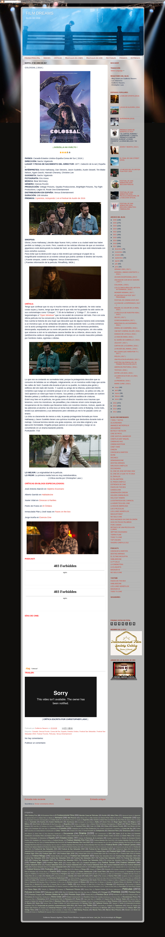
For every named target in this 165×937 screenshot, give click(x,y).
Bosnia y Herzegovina (108, 824)
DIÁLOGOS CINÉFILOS (119, 466)
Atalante (112, 820)
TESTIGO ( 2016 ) (120, 370)
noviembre (119, 252)
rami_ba (97, 917)
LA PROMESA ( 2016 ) (122, 381)
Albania (50, 817)
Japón (95, 876)
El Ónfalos (47, 506)
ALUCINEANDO (116, 423)
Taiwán (121, 903)
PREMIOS (123, 58)
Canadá (35, 731)
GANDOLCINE (116, 490)
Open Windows (47, 315)
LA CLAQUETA (116, 567)
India (72, 874)
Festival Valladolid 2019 (115, 865)
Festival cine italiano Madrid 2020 (54, 847)
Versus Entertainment (64, 734)
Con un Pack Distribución (88, 828)
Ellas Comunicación (73, 836)
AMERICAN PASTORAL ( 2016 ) (125, 367)
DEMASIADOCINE (117, 460)
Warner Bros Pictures (113, 910)
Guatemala (130, 871)
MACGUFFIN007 (117, 514)
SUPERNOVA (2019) (127, 118)
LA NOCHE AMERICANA (119, 506)
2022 (115, 232)
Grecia (112, 871)
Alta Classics (94, 818)
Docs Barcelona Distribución (53, 833)
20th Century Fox (31, 815)
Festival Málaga (38, 856)
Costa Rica (31, 830)
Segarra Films (108, 899)
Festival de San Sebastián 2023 (100, 849)
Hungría (64, 874)
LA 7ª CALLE (115, 562)
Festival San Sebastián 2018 (109, 858)
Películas (52, 734)
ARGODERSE (115, 428)
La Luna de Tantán (87, 878)
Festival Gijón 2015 (132, 851)
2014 (115, 409)
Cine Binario (131, 826)
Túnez (128, 905)
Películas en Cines (32, 892)
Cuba (79, 830)
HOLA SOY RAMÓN (118, 498)
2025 (115, 223)
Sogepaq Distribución (99, 901)
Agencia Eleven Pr (32, 817)
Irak (36, 876)
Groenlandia (120, 871)
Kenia (131, 876)
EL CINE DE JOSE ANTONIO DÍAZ (123, 471)
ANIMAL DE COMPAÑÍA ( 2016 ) (125, 328)
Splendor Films (126, 901)
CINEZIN (114, 449)
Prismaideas (28, 897)
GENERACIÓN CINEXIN (119, 492)
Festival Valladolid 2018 (94, 865)
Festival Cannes (129, 845)
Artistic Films (104, 820)
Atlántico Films (131, 819)
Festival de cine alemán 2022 (123, 847)
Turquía (135, 905)
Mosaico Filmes (118, 882)
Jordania (104, 876)
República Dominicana (104, 897)
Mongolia (108, 882)
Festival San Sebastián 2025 (92, 860)
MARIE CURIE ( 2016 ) (122, 384)
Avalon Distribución (56, 822)
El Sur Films (127, 833)
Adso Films (114, 815)
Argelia (78, 819)
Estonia (81, 838)
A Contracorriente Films (64, 815)
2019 (115, 240)
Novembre (131, 884)
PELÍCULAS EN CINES (74, 58)
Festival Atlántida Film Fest (78, 840)
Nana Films (46, 884)
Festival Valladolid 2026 (134, 867)
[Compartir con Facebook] (69, 728)
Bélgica (133, 822)
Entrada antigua (98, 799)
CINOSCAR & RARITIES (119, 452)
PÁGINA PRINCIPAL (32, 58)
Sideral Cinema (74, 901)
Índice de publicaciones (84, 874)
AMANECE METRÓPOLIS (120, 425)
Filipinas (60, 869)
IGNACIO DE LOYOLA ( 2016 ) (125, 334)
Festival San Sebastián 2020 (42, 860)
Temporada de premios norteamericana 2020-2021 (55, 905)
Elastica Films (39, 836)
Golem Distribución (85, 871)
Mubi (136, 882)
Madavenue (84, 880)
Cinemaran (35, 828)
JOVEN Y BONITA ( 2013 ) (129, 147)
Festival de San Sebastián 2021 (45, 849)
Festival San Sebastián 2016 (60, 858)
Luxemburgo (62, 880)
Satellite (98, 899)
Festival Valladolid (127, 862)
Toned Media (100, 905)
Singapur (84, 901)
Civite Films (44, 828)
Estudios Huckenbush (113, 838)
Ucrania (43, 908)
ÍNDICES (47, 58)
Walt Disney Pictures (81, 910)
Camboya (44, 826)
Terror (80, 905)
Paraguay (60, 889)
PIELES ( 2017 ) (120, 356)
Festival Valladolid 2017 (74, 865)
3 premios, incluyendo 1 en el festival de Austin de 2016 (60, 198)
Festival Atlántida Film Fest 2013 (104, 840)
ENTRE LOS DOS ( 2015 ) (123, 373)
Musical (37, 884)
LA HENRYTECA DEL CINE (120, 503)
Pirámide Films (72, 892)
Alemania (58, 818)
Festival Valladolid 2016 (53, 865)
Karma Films (113, 876)
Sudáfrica (137, 901)
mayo (117, 387)
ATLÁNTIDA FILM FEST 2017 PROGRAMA (124, 296)
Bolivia (76, 824)
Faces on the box (62, 512)
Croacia (72, 830)
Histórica (33, 874)
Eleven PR (62, 835)
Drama (82, 833)
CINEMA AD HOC (117, 441)
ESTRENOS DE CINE (118, 484)
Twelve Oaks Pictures (31, 908)
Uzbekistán (79, 907)
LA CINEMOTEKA (117, 564)
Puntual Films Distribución (42, 897)
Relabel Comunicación (74, 897)
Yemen (34, 912)
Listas (33, 880)
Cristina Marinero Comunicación (44, 830)
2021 (115, 234)
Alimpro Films (84, 817)
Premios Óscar (102, 894)
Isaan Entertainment (60, 876)
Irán (40, 876)
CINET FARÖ (115, 447)
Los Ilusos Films (51, 880)
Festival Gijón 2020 (100, 853)
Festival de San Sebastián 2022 (73, 849)
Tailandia (114, 903)
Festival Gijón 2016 (32, 853)
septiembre (119, 258)
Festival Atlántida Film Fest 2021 (102, 842)
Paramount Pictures (73, 889)
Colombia (53, 828)
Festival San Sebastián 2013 (104, 856)
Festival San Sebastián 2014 (126, 856)
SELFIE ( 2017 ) (120, 317)
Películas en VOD (51, 892)
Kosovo (43, 878)
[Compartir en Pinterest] (71, 728)
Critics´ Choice (61, 830)
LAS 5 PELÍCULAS (117, 509)
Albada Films (42, 817)
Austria (42, 822)
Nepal (63, 884)
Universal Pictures (55, 908)
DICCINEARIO (116, 468)
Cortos (138, 828)
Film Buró (68, 869)
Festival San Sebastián (87, 731)
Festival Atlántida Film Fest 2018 (33, 842)
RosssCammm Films (56, 899)
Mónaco (102, 882)
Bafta (97, 822)
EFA (110, 833)
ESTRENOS (135, 58)
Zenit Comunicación (62, 912)
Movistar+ (130, 882)
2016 (115, 403)
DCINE (113, 455)
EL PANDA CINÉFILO (118, 482)
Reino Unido (56, 897)
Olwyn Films (83, 886)
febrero (117, 396)
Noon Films (100, 884)
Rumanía (68, 899)
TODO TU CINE (116, 537)
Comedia (62, 828)
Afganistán (137, 815)
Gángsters (64, 871)
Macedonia (74, 880)
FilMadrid (76, 869)
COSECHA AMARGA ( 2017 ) (124, 320)
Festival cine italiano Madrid (33, 847)
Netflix (70, 884)
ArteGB (95, 820)
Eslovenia (43, 838)
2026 (115, 220)
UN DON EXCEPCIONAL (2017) (125, 277)
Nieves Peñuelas (81, 884)
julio (116, 264)
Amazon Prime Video (106, 818)
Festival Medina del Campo (59, 856)
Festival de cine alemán (106, 847)
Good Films (101, 871)
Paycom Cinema (100, 889)
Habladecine (47, 495)
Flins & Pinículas (30, 871)
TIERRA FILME (116, 535)
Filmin (99, 869)
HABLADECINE (116, 559)
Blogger (118, 917)
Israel (79, 876)
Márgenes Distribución (127, 880)
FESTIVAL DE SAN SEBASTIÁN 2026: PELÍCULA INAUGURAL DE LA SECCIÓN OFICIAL (129, 195)
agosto (117, 261)
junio (117, 267)
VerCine (104, 908)
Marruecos (33, 882)
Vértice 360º (132, 908)
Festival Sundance (90, 862)
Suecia (29, 903)
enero (117, 399)
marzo (117, 393)
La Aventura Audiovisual (56, 878)
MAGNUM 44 (115, 570)
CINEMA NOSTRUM (118, 444)
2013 (115, 412)
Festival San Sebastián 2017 (84, 858)
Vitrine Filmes (67, 910)
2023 (115, 229)
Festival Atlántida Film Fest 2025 (71, 845)
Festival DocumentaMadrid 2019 (85, 851)
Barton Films (107, 822)
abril (116, 390)
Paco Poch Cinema (134, 886)
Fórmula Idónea (43, 871)
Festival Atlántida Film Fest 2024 (50, 844)
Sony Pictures (112, 901)
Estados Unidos (73, 731)
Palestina (52, 889)
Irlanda (48, 876)
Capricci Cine (69, 826)
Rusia (78, 899)
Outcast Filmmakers (94, 886)
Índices (126, 874)
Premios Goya (74, 894)
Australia (33, 822)
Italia (87, 876)
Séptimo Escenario (55, 489)
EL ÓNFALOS (115, 476)
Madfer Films (96, 880)
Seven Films (48, 901)
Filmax (83, 869)
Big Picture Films (56, 824)
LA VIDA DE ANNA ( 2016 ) (123, 337)
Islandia (70, 876)
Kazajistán (124, 876)
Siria (90, 901)
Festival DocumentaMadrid (45, 851)
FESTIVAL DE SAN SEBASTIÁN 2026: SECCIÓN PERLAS (126, 182)
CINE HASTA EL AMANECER (121, 436)
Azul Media (90, 822)
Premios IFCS (89, 894)
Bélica (27, 824)
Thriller (89, 905)
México (83, 882)
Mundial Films (28, 884)
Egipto (118, 833)
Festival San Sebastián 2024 (67, 860)
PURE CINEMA (116, 525)
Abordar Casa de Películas (88, 815)
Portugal (104, 892)
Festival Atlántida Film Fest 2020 (78, 842)
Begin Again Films (120, 822)
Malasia (110, 880)
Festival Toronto (42, 734)
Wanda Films (97, 910)
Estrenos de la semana (94, 838)
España (64, 731)
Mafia (104, 880)
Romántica (41, 899)
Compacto (75, 828)
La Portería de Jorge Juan (101, 878)
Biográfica (67, 824)
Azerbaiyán (81, 822)
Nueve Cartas (36, 886)
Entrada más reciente (35, 799)
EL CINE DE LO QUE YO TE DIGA (123, 474)
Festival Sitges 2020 (73, 862)
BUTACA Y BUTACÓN (118, 431)
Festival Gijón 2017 (49, 853)
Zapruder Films (50, 912)
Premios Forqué (35, 894)
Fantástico (36, 840)
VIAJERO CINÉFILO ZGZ (120, 543)
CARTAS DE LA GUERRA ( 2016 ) (126, 346)
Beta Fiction (36, 824)
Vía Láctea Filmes (44, 910)
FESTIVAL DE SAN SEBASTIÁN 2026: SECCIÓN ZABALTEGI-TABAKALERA (128, 206)
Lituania (42, 880)
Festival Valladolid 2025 (98, 867)
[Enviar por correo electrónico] (63, 728)
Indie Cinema (134, 873)
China (106, 826)
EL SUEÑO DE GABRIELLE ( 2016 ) (127, 340)
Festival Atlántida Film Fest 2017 (128, 840)
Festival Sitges (36, 862)
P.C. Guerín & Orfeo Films (109, 886)
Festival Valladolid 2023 (39, 867)
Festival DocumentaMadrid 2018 (65, 851)
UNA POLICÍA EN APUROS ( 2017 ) (127, 359)
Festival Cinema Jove (73, 847)
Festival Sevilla (134, 860)
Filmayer (92, 869)
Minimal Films (93, 882)
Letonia (136, 878)
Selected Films (134, 899)
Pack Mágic (122, 886)
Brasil (120, 824)
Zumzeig (72, 912)
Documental (68, 833)
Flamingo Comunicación (120, 869)
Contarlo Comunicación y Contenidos (109, 828)
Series (41, 901)
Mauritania (53, 882)
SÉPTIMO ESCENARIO (119, 532)
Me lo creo (61, 882)
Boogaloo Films (85, 824)
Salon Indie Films (89, 899)
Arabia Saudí (55, 820)
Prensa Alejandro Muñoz (131, 894)
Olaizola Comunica (62, 886)
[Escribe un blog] (65, 728)
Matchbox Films (43, 882)
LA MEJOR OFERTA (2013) (129, 96)
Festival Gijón (115, 851)
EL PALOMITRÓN (117, 479)
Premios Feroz (134, 892)
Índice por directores (100, 873)
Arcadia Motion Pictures (68, 819)
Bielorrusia (46, 824)
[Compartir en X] (67, 728)
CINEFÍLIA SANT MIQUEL (120, 439)
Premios (115, 891)
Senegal (27, 901)
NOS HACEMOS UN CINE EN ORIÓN (124, 519)
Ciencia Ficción (44, 731)
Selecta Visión (121, 899)
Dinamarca (126, 830)
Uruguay (69, 908)
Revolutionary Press (130, 897)
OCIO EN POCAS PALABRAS (121, 522)
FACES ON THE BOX (118, 487)
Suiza (38, 903)
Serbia (33, 901)
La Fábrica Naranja (74, 878)
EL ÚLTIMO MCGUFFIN (119, 556)
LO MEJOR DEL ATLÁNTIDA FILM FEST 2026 (130, 170)
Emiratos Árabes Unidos (105, 836)
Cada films (36, 826)
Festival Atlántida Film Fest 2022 (123, 842)
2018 (115, 243)
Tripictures (118, 905)
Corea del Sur (55, 731)
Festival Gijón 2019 (84, 853)
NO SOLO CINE (116, 517)
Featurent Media (46, 840)
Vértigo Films (29, 910)
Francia (53, 871)
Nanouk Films (56, 884)
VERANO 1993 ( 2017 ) (122, 269)
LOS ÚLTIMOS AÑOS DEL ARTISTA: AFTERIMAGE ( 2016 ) (127, 288)
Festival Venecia (33, 869)
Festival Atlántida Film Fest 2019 (54, 842)
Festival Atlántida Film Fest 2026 (94, 845)
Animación (127, 818)
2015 (115, 406)
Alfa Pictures (72, 818)
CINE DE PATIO (116, 433)
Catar (92, 826)
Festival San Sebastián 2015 (35, 858)
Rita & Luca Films (30, 899)
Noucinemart (120, 884)
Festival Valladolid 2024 (58, 867)
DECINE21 (114, 458)
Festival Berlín (112, 845)
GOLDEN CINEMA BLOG (119, 495)
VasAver (87, 908)
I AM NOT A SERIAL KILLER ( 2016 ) (127, 331)
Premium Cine (117, 894)
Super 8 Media (58, 903)
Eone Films (127, 836)
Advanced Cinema (127, 815)
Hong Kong (55, 874)
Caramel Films (81, 826)
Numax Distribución (49, 886)
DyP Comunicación (100, 833)
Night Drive (92, 884)
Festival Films (101, 851)
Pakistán (44, 889)
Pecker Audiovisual (114, 889)
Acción (104, 815)
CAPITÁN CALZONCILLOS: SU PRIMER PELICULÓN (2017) (125, 363)
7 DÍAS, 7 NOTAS (117, 420)
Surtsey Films (87, 903)
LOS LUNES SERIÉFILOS (120, 511)
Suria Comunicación (73, 903)
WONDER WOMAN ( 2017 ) (124, 292)
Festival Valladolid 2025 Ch (118, 867)
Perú (64, 892)
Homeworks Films (44, 873)
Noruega (109, 884)
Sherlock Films (60, 901)
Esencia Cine (45, 517)
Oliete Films (73, 886)
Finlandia (107, 869)
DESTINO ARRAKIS (118, 463)
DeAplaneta (100, 830)
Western (127, 910)
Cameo (51, 826)
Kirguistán (137, 876)
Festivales (49, 869)
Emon (117, 836)
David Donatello (89, 830)
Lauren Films (127, 878)
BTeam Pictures (131, 824)
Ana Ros (118, 817)
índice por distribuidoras (115, 873)
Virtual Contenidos (57, 910)
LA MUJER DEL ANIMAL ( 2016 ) (126, 349)
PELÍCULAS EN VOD (94, 58)
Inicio (67, 799)
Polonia (94, 892)
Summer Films (48, 903)
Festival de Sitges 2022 (123, 849)
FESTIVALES (111, 58)
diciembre (118, 249)
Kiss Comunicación (33, 878)
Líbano (27, 880)
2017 (115, 246)
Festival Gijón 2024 (127, 853)
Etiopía (124, 838)
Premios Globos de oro (54, 894)
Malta (116, 880)
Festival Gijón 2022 (113, 853)
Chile (98, 826)
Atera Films (121, 820)
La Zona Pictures (116, 878)
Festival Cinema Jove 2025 (90, 847)
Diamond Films (113, 830)
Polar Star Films (85, 892)
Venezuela (95, 908)
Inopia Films (28, 876)
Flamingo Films (133, 869)
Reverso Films (116, 897)
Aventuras (70, 822)
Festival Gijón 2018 (67, 853)
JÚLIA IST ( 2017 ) (121, 343)
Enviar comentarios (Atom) (44, 804)
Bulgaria (27, 826)
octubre (118, 255)
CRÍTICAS (58, 58)
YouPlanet (41, 912)
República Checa (89, 897)
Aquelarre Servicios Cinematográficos (39, 819)
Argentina (86, 820)
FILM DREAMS (39, 13)
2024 (115, 226)
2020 (115, 237)
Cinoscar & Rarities (47, 500)
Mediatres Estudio (72, 882)
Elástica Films (51, 836)
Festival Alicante (58, 840)
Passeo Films (88, 889)
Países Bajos (32, 889)
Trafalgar (109, 905)
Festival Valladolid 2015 (33, 865)
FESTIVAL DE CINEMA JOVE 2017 (126, 300)
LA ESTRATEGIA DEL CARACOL (122, 500)
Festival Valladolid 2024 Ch (78, 867)
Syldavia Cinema (102, 903)
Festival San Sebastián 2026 (115, 860)
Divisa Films (38, 833)
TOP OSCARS (116, 540)
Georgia (72, 871)
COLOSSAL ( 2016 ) (121, 285)
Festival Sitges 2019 (54, 862)
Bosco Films (95, 824)
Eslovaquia (33, 838)
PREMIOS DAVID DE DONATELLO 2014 (127, 131)
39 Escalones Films (47, 815)
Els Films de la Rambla (89, 835)
